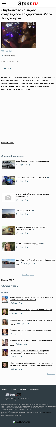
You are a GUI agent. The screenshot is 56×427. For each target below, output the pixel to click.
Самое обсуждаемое (12, 156)
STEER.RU (17, 398)
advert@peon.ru (47, 412)
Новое (4, 292)
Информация (34, 389)
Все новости (51, 374)
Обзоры (13, 389)
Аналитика (9, 55)
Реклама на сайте (13, 414)
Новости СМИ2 (7, 143)
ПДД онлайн (23, 389)
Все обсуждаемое (28, 275)
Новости (4, 389)
